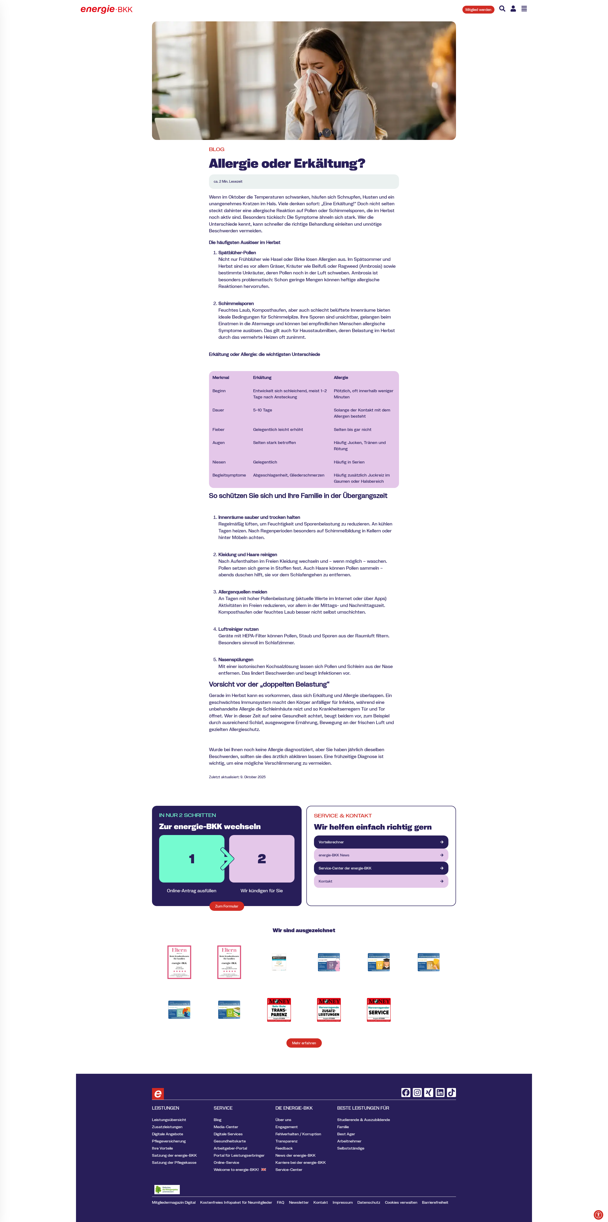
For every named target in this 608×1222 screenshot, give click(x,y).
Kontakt (321, 1202)
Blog (216, 149)
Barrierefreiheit (435, 1202)
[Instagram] (417, 1092)
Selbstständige (350, 1148)
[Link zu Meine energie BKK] (513, 8)
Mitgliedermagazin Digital (173, 1202)
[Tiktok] (451, 1092)
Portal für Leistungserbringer (239, 1155)
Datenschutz (368, 1202)
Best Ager (346, 1133)
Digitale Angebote (167, 1133)
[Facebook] (405, 1092)
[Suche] (502, 8)
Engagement (287, 1126)
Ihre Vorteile (162, 1148)
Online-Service (226, 1162)
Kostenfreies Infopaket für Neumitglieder (236, 1202)
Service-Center (289, 1169)
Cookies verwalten (401, 1202)
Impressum (343, 1202)
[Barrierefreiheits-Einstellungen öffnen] (598, 1215)
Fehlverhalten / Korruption (298, 1133)
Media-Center (226, 1126)
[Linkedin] (440, 1092)
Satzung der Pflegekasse (174, 1162)
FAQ (280, 1202)
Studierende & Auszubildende (363, 1119)
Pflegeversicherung (169, 1141)
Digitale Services (228, 1133)
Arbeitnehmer (349, 1141)
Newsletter (299, 1202)
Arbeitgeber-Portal (230, 1148)
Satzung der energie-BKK (174, 1155)
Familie (343, 1126)
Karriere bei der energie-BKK (301, 1162)
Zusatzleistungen (167, 1126)
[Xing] (428, 1092)
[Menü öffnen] (524, 8)
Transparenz (287, 1141)
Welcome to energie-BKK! (236, 1169)
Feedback (284, 1148)
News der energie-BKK (296, 1155)
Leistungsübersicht (169, 1119)
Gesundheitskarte (230, 1141)
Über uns (283, 1119)
